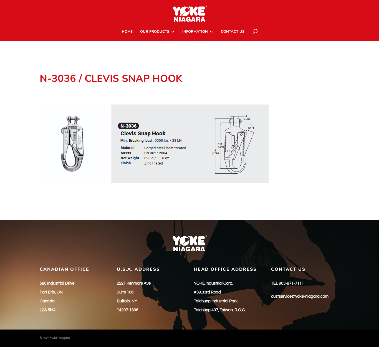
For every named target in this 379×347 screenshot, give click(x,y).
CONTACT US (232, 32)
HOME (127, 32)
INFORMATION (195, 32)
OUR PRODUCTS (154, 32)
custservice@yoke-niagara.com (300, 296)
